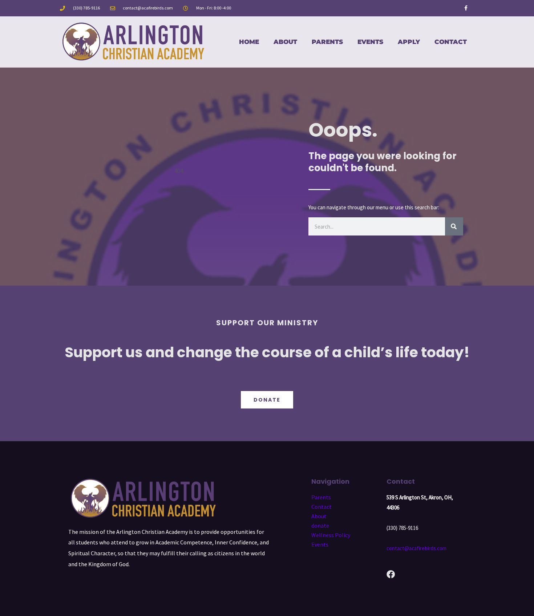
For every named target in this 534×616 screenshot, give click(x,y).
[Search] (454, 226)
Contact (450, 41)
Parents (327, 41)
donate (320, 525)
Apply (409, 41)
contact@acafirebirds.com (416, 548)
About (285, 41)
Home (249, 41)
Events (370, 41)
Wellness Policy (330, 535)
